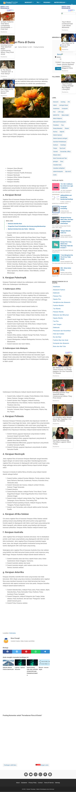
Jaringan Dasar (63, 105)
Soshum (55, 145)
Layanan (7, 7)
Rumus (55, 131)
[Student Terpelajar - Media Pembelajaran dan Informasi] (12, 2)
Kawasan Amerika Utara (15, 223)
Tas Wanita (57, 309)
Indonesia (12, 633)
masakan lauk (57, 165)
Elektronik (56, 293)
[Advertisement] (38, 21)
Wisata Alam (56, 155)
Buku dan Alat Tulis (59, 346)
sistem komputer (58, 171)
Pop (62, 125)
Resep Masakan (20, 7)
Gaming (63, 102)
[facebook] (7, 651)
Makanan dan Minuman (61, 315)
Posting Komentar (39, 47)
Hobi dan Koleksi (58, 334)
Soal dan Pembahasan (59, 141)
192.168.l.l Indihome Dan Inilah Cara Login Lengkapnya (66, 186)
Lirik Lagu (61, 111)
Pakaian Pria (57, 296)
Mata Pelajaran (57, 118)
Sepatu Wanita (58, 318)
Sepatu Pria (57, 299)
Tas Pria (55, 321)
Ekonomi (55, 102)
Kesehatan (56, 108)
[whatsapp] (35, 651)
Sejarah (62, 131)
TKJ (38, 2)
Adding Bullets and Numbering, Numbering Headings (66, 197)
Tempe (55, 148)
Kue (54, 111)
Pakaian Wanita (58, 312)
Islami (55, 105)
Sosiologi (63, 145)
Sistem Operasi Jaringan (60, 138)
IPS (69, 102)
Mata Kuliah (65, 115)
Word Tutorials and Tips (60, 158)
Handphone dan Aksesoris (61, 302)
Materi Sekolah (59, 2)
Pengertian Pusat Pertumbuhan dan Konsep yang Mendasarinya (27, 226)
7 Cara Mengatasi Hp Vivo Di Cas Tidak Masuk (66, 257)
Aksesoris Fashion (59, 290)
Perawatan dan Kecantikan (62, 331)
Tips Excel (62, 148)
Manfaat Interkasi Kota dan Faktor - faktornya (21, 229)
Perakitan (56, 125)
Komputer (65, 108)
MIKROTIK (56, 115)
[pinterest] (26, 651)
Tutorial (55, 151)
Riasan (67, 128)
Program (46, 2)
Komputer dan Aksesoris (61, 343)
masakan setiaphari (59, 168)
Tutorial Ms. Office (65, 151)
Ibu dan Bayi (57, 337)
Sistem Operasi (57, 135)
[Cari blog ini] (72, 5)
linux (61, 161)
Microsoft (28, 2)
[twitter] (17, 651)
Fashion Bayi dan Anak (60, 340)
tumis (54, 175)
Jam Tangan (57, 324)
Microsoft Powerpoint (59, 121)
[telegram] (45, 651)
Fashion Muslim (58, 305)
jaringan (55, 161)
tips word (68, 171)
